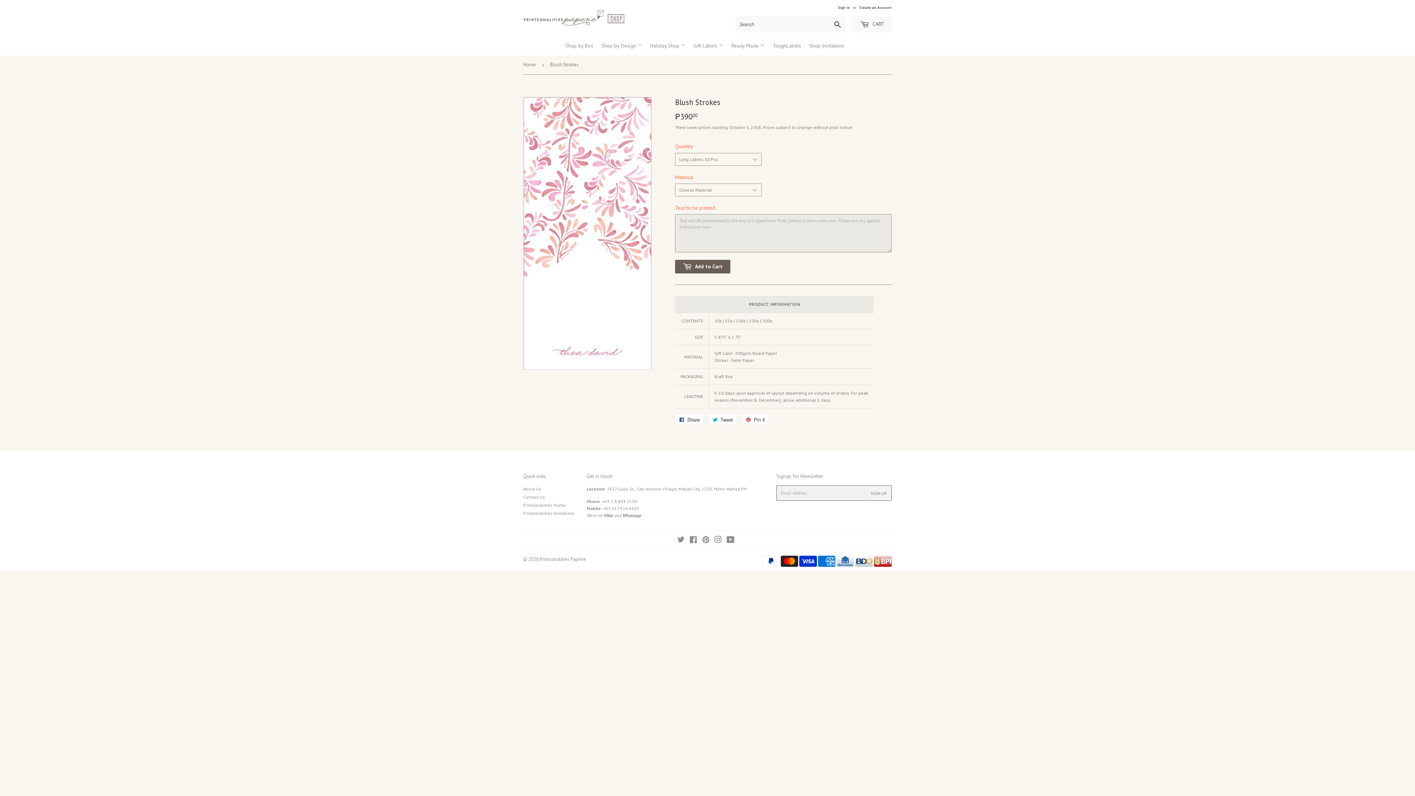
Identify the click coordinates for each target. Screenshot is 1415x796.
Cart (877, 24)
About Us (532, 489)
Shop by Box (579, 45)
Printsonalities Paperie (563, 559)
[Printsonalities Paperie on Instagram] (718, 541)
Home (529, 65)
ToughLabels (787, 45)
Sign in (844, 7)
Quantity (684, 146)
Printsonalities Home (544, 505)
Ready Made (745, 45)
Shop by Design (619, 45)
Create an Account (875, 7)
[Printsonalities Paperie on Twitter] (681, 541)
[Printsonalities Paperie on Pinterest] (706, 541)
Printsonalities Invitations (548, 513)
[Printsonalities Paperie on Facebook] (693, 541)
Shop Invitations (826, 45)
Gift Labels (706, 45)
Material (684, 177)
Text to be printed (695, 208)
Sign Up (879, 493)
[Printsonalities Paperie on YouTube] (730, 541)
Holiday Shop (665, 45)
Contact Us (534, 497)
